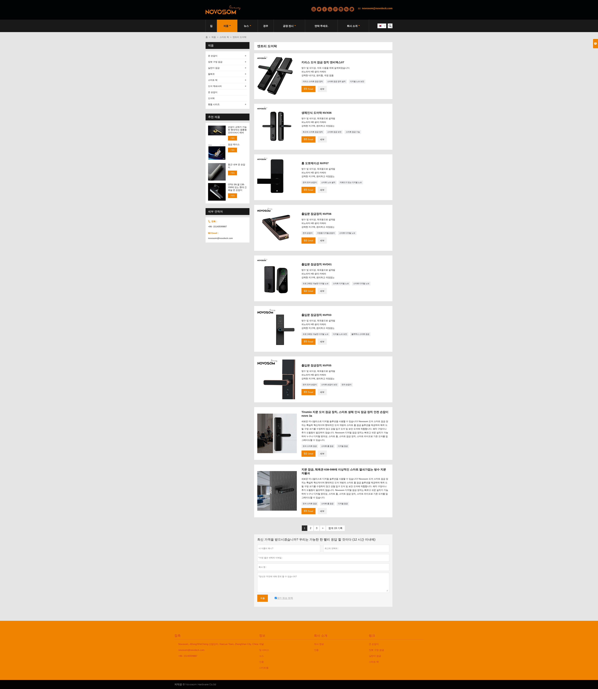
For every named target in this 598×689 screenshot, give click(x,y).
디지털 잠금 (343, 446)
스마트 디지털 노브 (347, 233)
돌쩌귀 (211, 74)
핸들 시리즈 (214, 104)
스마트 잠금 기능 (353, 132)
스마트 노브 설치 (328, 182)
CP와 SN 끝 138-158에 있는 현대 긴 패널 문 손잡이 (237, 187)
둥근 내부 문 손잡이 (236, 166)
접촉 (177, 635)
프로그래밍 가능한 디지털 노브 (315, 283)
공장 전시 (288, 26)
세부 (322, 89)
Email (308, 88)
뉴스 (246, 26)
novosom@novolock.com (377, 8)
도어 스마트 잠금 (310, 446)
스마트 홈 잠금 (327, 446)
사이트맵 (263, 667)
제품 (225, 26)
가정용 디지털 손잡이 (326, 233)
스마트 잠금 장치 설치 (336, 81)
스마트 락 (224, 37)
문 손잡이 (212, 56)
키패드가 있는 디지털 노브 (351, 182)
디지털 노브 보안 (357, 81)
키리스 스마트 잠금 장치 (313, 81)
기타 (232, 138)
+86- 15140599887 (217, 226)
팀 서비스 (264, 650)
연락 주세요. (321, 26)
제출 (262, 598)
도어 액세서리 (215, 86)
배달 (261, 644)
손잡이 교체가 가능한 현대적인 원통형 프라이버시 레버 (237, 130)
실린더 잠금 (214, 68)
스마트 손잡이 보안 (329, 385)
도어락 (211, 98)
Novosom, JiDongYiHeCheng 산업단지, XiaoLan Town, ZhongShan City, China (218, 644)
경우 (265, 26)
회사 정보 (319, 644)
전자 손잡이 (308, 233)
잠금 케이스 (234, 144)
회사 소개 (352, 26)
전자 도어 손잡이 (310, 182)
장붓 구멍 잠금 (215, 62)
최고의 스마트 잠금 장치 (313, 132)
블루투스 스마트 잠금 (360, 334)
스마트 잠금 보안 (334, 132)
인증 (261, 661)
